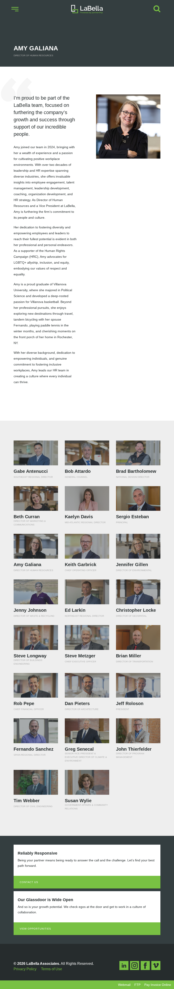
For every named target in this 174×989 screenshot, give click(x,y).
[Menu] (15, 9)
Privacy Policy (25, 969)
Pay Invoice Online (157, 985)
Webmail (124, 985)
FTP (137, 985)
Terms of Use (51, 969)
